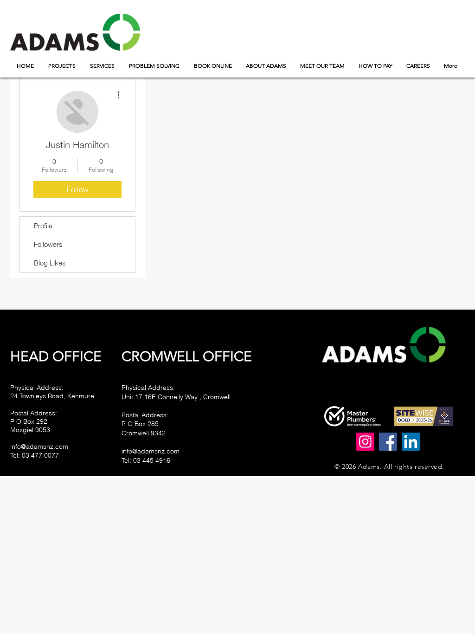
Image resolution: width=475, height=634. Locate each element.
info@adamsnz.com (39, 446)
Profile (43, 225)
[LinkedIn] (411, 442)
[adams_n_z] (365, 442)
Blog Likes (50, 263)
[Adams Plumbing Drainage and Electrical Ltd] (388, 442)
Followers (48, 244)
